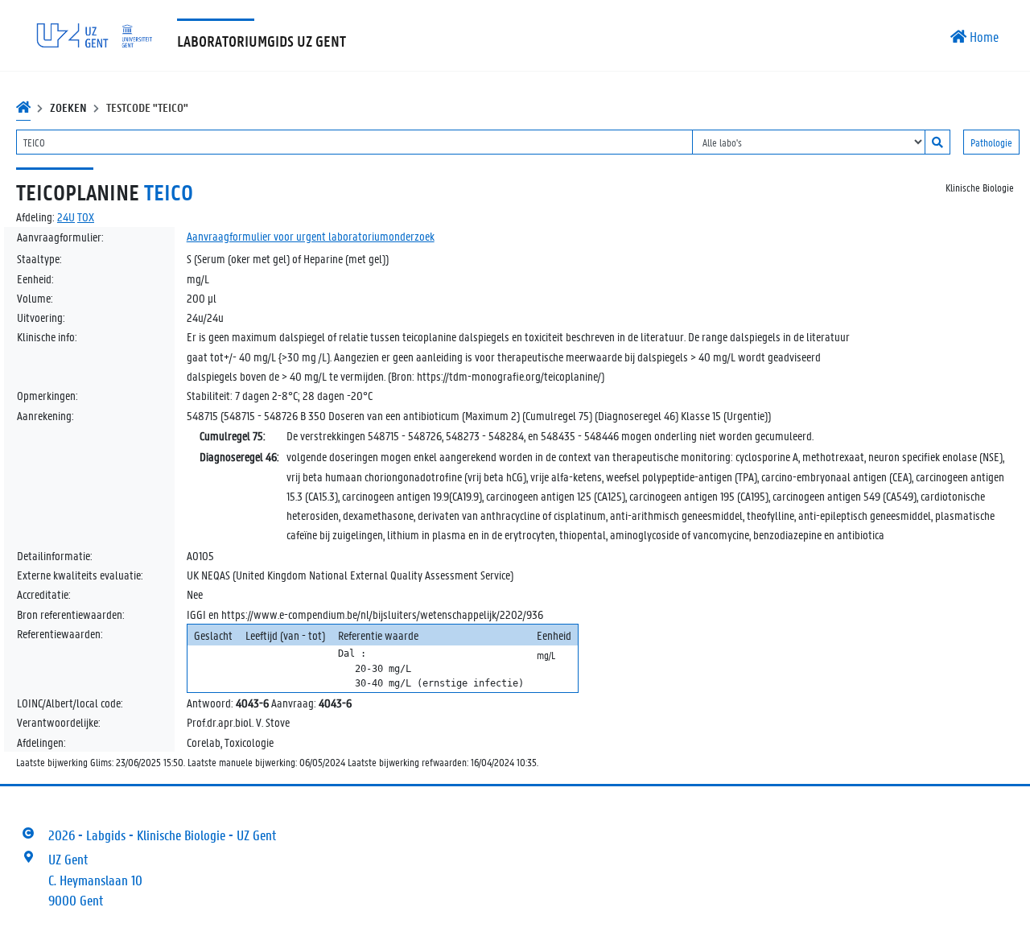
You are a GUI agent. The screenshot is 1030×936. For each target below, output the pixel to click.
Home (982, 36)
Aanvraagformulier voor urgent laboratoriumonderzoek (311, 236)
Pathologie (991, 142)
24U (66, 216)
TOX (85, 216)
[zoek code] (937, 142)
